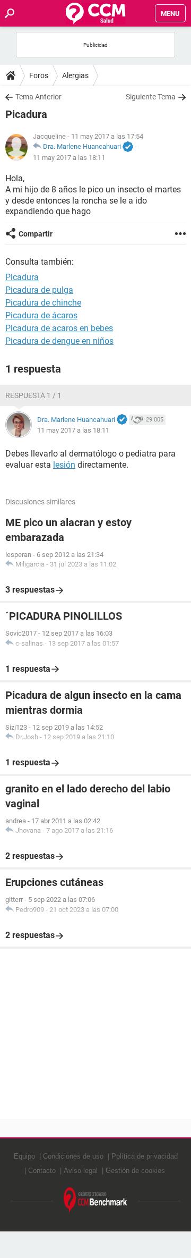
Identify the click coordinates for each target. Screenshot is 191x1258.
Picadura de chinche (43, 303)
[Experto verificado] (128, 147)
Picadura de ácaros (41, 315)
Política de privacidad (144, 1156)
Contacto (42, 1171)
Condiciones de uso (73, 1156)
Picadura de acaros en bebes (59, 328)
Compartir (36, 234)
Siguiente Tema (151, 96)
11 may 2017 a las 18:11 (69, 158)
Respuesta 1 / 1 (33, 395)
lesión (64, 465)
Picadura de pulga (39, 290)
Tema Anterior (38, 96)
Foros (38, 75)
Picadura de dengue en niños (59, 341)
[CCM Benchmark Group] (95, 1200)
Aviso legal (81, 1171)
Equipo (24, 1156)
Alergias (75, 75)
